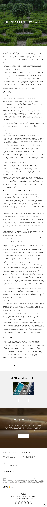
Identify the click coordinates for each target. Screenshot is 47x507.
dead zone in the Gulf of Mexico (11, 69)
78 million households (9, 56)
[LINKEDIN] (22, 502)
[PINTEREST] (28, 502)
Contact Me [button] (23, 436)
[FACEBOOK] (16, 502)
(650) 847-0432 (29, 457)
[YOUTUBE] (25, 502)
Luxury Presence (32, 496)
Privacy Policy (29, 498)
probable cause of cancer (9, 66)
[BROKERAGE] (31, 502)
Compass (4, 478)
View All (23, 400)
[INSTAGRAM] (19, 502)
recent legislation (37, 110)
